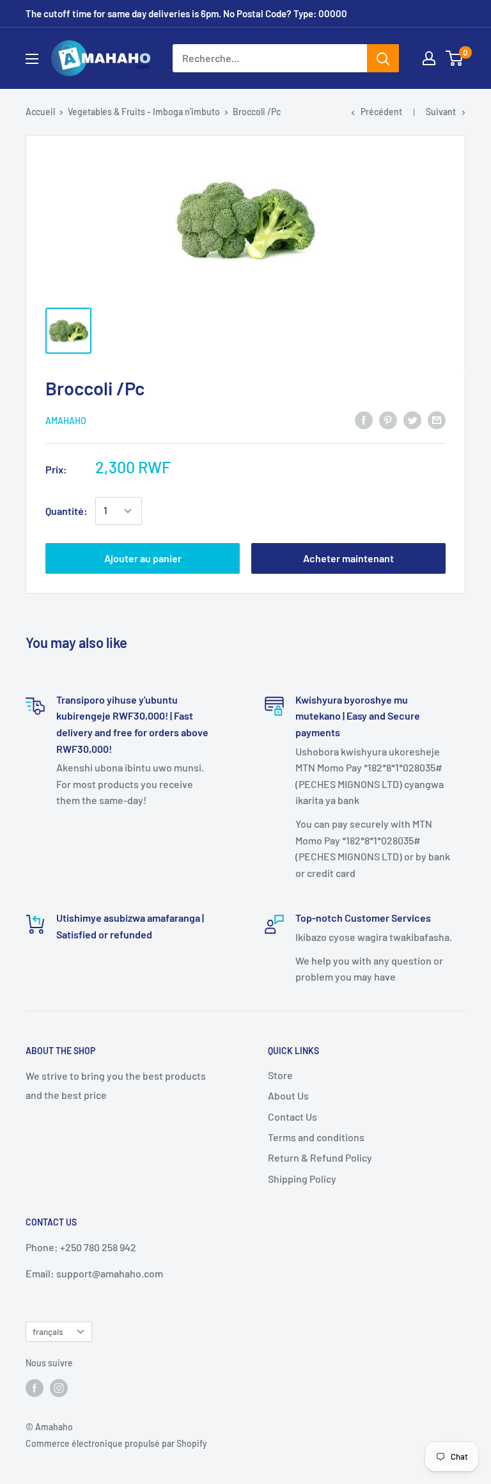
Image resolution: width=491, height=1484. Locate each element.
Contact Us (292, 1116)
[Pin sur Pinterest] (388, 419)
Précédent (381, 111)
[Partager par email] (437, 419)
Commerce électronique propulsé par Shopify (116, 1443)
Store (280, 1075)
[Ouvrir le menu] (32, 59)
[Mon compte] (429, 58)
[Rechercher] (383, 58)
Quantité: (66, 511)
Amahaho (65, 420)
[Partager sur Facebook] (364, 419)
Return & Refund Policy (320, 1157)
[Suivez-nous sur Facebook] (34, 1387)
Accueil (40, 111)
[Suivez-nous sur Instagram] (59, 1387)
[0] (455, 58)
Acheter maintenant (348, 558)
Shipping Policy (302, 1178)
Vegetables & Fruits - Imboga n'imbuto (144, 111)
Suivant (441, 111)
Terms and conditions (316, 1137)
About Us (288, 1095)
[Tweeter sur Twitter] (412, 419)
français (48, 1331)
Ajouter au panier (143, 558)
